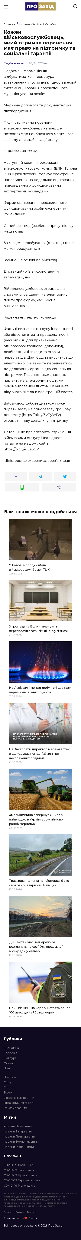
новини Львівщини (18, 1126)
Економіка (11, 1048)
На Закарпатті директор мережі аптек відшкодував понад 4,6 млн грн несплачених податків (39, 753)
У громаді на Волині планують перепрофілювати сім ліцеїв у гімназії (39, 629)
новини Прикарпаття (19, 1136)
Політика (10, 1077)
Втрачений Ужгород (19, 1103)
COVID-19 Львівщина (19, 1165)
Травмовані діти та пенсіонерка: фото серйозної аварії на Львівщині (39, 883)
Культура (10, 1058)
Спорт (8, 1087)
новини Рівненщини (19, 1147)
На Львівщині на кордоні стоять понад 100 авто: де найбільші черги (40, 1010)
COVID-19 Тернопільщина (22, 1180)
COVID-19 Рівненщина (20, 1185)
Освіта (8, 1063)
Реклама (31, 1212)
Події (7, 1068)
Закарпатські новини (19, 1097)
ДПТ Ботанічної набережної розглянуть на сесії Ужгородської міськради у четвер (36, 946)
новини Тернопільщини (21, 1141)
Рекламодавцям (15, 1108)
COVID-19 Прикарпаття (20, 1175)
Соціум (9, 1082)
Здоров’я (10, 1053)
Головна (8, 1212)
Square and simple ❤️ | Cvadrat (21, 1218)
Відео (8, 1092)
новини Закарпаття (18, 1131)
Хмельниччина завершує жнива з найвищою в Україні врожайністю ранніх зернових (36, 819)
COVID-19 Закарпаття (19, 1170)
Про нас (19, 1212)
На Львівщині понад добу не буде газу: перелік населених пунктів (40, 690)
